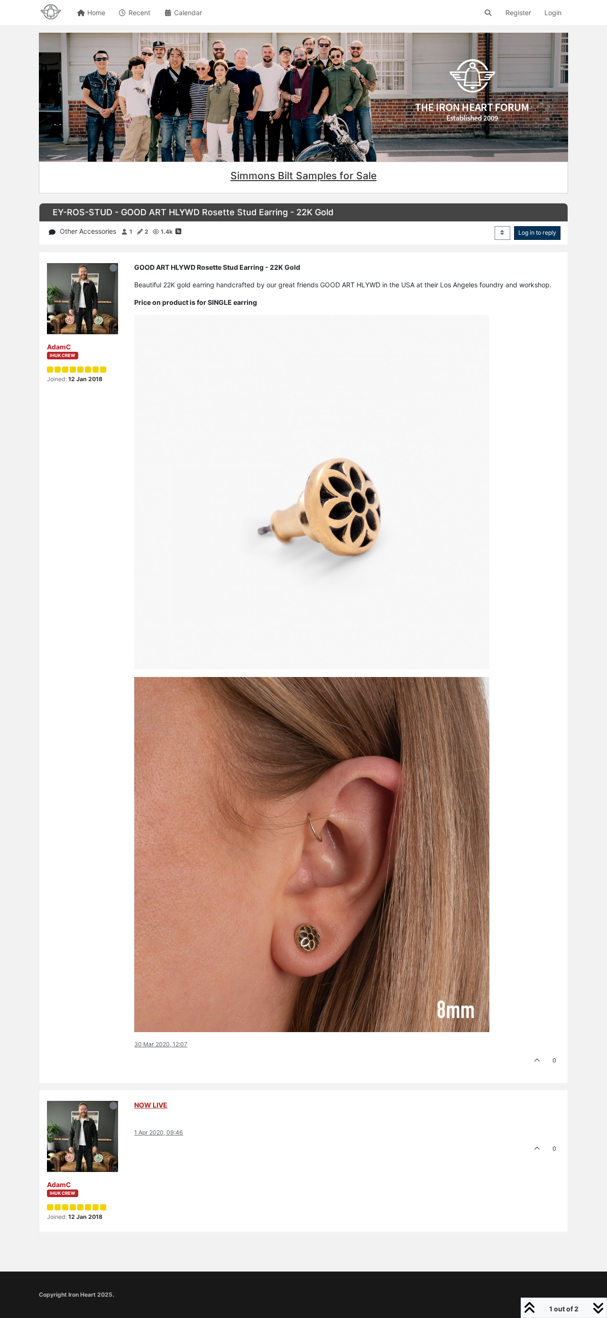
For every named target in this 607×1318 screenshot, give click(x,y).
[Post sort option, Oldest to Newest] (502, 232)
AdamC (59, 347)
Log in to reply (537, 232)
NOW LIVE (150, 1105)
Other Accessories (88, 231)
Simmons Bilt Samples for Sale (303, 176)
